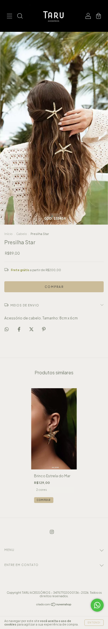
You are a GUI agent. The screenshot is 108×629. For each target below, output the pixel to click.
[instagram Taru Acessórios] (52, 532)
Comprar (43, 500)
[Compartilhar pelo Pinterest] (43, 329)
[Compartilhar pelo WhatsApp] (6, 329)
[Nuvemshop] (54, 605)
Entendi (94, 622)
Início (8, 234)
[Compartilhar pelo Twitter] (31, 329)
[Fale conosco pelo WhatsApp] (97, 605)
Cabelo (21, 234)
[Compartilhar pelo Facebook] (19, 329)
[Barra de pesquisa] (20, 16)
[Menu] (9, 16)
